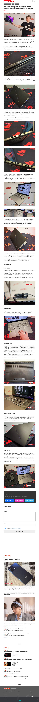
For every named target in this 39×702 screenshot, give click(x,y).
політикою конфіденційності (16, 528)
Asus (4, 4)
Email (5, 526)
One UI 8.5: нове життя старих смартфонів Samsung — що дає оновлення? (15, 628)
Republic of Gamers (8, 4)
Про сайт (5, 695)
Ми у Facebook (10, 500)
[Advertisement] (11, 546)
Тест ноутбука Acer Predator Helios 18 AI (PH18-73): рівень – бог (13, 638)
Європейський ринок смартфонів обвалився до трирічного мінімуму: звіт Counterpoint (16, 678)
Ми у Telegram (30, 500)
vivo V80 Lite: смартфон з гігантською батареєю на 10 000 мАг (13, 668)
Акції (17, 696)
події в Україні (16, 4)
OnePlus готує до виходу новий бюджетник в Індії (11, 673)
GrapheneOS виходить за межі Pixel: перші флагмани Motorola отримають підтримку (16, 676)
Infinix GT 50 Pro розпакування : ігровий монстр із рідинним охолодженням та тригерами (17, 633)
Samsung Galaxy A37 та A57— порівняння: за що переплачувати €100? (14, 635)
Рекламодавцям (6, 696)
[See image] (19, 63)
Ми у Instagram (20, 500)
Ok (19, 700)
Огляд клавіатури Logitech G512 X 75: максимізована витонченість (13, 630)
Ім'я (4, 523)
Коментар (5, 511)
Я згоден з (14, 528)
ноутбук (13, 4)
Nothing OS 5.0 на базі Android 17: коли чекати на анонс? (12, 671)
